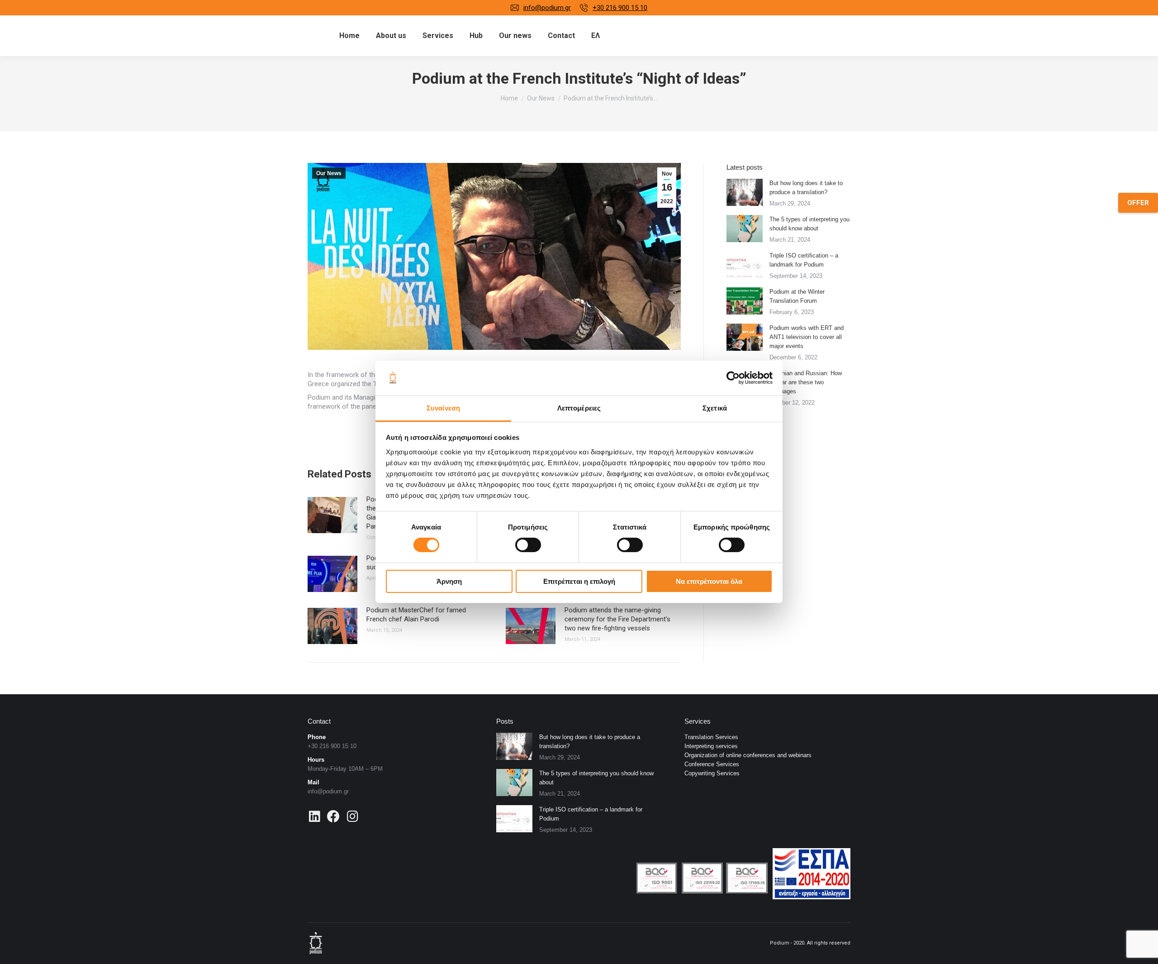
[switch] (528, 545)
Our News (329, 173)
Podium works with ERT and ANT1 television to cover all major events (806, 337)
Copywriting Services (712, 773)
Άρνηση (449, 581)
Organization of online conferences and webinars (748, 755)
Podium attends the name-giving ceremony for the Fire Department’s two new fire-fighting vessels (617, 619)
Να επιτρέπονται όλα (709, 581)
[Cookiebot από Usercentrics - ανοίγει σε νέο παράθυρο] (733, 378)
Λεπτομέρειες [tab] (579, 408)
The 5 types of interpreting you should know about (809, 224)
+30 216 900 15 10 (620, 8)
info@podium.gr (547, 8)
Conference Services (711, 764)
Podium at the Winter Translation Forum (797, 296)
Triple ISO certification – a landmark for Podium (803, 260)
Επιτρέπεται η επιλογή (579, 581)
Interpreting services (711, 746)
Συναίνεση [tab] (443, 408)
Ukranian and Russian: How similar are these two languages (805, 382)
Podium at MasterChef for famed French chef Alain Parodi (416, 614)
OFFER (1138, 203)
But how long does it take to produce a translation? (806, 188)
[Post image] (332, 515)
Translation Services (711, 737)
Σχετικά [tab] (714, 408)
